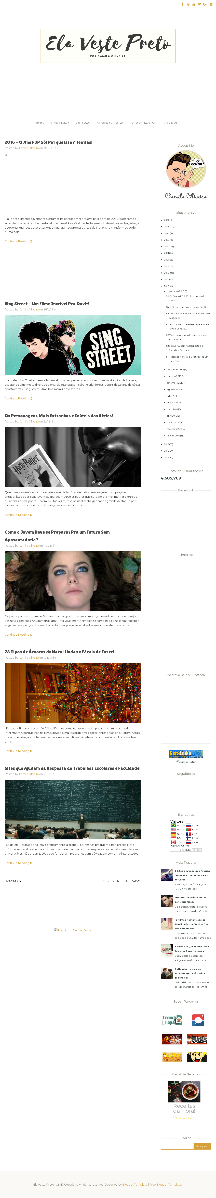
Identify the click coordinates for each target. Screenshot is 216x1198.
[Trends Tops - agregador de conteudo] (172, 1024)
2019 (166, 266)
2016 (166, 286)
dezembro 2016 (175, 291)
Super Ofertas (110, 123)
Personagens (143, 123)
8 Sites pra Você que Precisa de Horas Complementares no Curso (192, 875)
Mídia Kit (171, 123)
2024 (166, 233)
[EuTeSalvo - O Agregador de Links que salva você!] (172, 1043)
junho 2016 (172, 402)
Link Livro (60, 123)
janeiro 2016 (173, 435)
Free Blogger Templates (166, 1184)
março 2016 (173, 422)
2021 (166, 253)
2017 (166, 279)
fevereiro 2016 (174, 429)
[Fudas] (197, 1043)
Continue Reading (17, 241)
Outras (83, 123)
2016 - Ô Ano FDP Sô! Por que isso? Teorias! (49, 142)
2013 (166, 457)
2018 (166, 272)
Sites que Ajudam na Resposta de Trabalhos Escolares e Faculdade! (73, 768)
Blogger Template (134, 1184)
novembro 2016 (175, 369)
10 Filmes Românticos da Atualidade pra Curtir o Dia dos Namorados (191, 924)
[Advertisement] (108, 88)
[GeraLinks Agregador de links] (186, 757)
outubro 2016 (174, 376)
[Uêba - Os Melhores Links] (172, 1061)
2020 (167, 259)
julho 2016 (172, 396)
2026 (166, 220)
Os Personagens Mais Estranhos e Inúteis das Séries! (59, 415)
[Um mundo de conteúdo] (197, 1061)
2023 (166, 239)
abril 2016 (172, 415)
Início (39, 123)
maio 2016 (172, 409)
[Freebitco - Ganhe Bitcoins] (73, 930)
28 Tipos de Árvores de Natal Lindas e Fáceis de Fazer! (59, 651)
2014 (166, 450)
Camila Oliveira (29, 148)
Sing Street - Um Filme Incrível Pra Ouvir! (47, 303)
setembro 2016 (175, 382)
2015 (166, 444)
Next (136, 881)
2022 (166, 246)
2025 (166, 226)
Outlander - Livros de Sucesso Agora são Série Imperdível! (189, 973)
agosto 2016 (173, 389)
